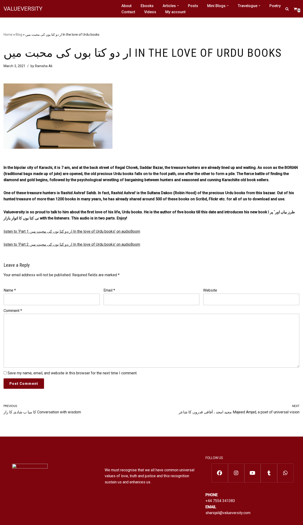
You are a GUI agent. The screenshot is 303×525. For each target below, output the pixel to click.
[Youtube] (252, 473)
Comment (13, 310)
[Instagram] (236, 473)
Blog (19, 34)
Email (109, 290)
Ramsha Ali (43, 66)
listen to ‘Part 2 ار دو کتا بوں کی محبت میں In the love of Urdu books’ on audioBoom (72, 244)
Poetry (275, 6)
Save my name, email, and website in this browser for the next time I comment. (72, 373)
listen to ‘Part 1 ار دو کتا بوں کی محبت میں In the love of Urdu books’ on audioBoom (72, 231)
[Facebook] (219, 473)
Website (210, 290)
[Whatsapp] (285, 473)
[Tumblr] (269, 473)
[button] (178, 6)
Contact (128, 12)
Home (8, 34)
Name (10, 290)
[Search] (287, 9)
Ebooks (147, 6)
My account (175, 12)
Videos (150, 12)
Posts (193, 6)
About (126, 6)
